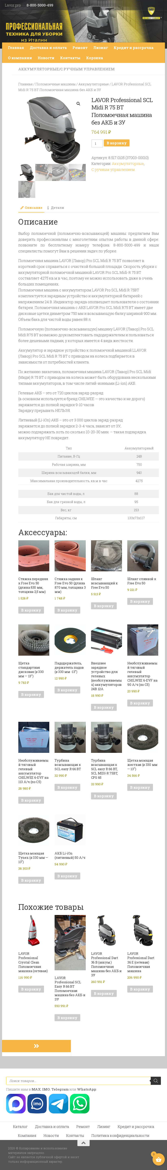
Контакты (70, 57)
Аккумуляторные (38, 69)
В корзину (117, 142)
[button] (78, 103)
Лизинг (100, 47)
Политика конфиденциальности (120, 1135)
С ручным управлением (87, 69)
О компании (20, 57)
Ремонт (80, 47)
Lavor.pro (13, 5)
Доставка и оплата (48, 47)
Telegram (60, 1089)
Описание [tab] (33, 207)
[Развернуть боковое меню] (36, 1046)
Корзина (94, 57)
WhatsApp (86, 1089)
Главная (16, 47)
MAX (36, 1089)
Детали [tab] (57, 207)
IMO (46, 1089)
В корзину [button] (31, 610)
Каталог (20, 1126)
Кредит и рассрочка (134, 47)
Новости (46, 57)
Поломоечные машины (55, 84)
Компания (27, 1135)
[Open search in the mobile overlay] (83, 1081)
